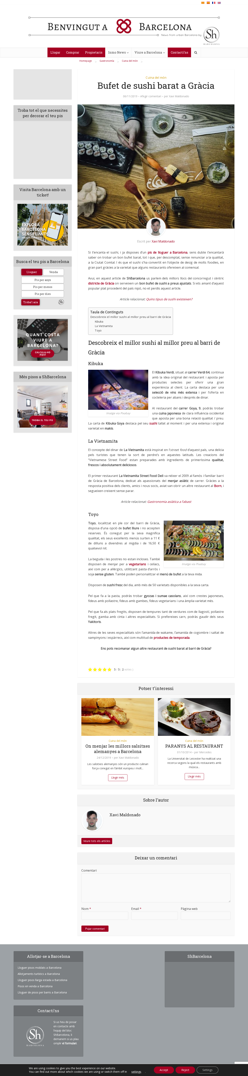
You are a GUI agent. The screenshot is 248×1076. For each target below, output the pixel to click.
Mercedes (205, 752)
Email (136, 909)
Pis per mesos (42, 287)
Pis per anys (42, 280)
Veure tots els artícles (96, 841)
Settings (207, 1070)
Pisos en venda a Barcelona (35, 986)
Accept (164, 1070)
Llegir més (117, 777)
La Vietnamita (104, 326)
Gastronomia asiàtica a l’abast (169, 502)
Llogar (55, 52)
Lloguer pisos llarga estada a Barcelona (42, 980)
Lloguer (32, 272)
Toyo (98, 330)
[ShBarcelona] (124, 27)
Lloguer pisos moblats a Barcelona (39, 967)
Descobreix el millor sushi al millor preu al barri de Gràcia (130, 317)
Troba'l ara (30, 302)
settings (136, 1071)
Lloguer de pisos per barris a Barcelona (42, 992)
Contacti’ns (179, 52)
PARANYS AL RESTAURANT (194, 746)
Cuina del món (156, 77)
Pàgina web (189, 909)
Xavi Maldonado (179, 96)
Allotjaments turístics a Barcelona (39, 974)
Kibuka (99, 321)
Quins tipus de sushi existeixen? (169, 299)
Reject (185, 1070)
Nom (86, 909)
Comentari (89, 870)
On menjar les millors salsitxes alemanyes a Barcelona (117, 748)
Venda (53, 272)
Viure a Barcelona (148, 52)
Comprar (72, 52)
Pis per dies (43, 294)
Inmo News (117, 52)
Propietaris (93, 52)
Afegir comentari (150, 96)
